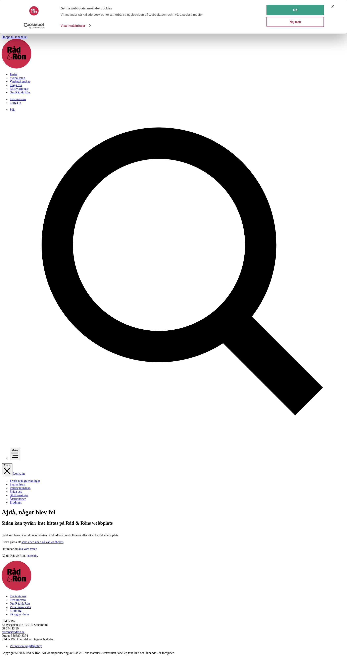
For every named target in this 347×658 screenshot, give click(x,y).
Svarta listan (17, 78)
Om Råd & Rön (20, 92)
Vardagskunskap (20, 81)
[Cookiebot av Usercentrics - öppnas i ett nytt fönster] (34, 26)
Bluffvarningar (19, 88)
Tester (13, 74)
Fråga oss (16, 85)
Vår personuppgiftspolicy (26, 646)
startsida (32, 555)
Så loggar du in (19, 614)
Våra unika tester (20, 607)
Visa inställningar (73, 25)
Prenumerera (18, 99)
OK (295, 10)
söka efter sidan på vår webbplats (42, 542)
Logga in (15, 102)
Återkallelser (18, 499)
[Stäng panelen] (332, 6)
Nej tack (295, 22)
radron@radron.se (13, 632)
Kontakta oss (18, 596)
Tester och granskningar (25, 480)
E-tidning (15, 502)
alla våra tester (27, 549)
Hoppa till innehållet (14, 37)
